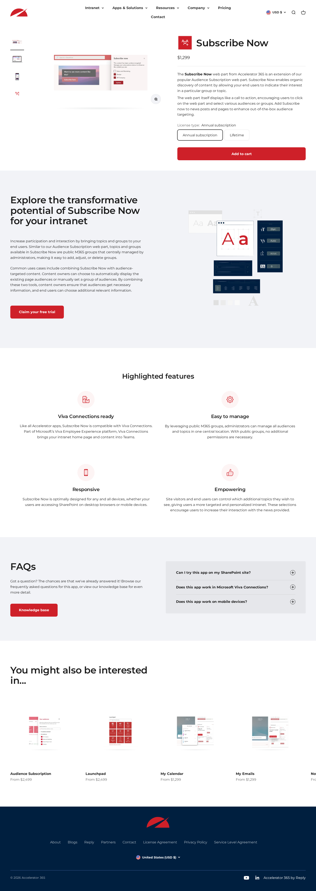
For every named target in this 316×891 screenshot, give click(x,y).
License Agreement (160, 842)
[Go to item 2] (17, 59)
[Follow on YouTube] (246, 878)
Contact (158, 17)
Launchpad (96, 774)
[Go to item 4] (17, 94)
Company (196, 8)
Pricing (224, 8)
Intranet (92, 8)
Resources (165, 8)
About (55, 842)
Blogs (72, 842)
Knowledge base (34, 610)
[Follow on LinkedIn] (257, 878)
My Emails (245, 774)
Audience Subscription (30, 774)
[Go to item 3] (17, 77)
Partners (108, 842)
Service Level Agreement (235, 842)
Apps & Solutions (127, 8)
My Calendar (172, 774)
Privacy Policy (195, 842)
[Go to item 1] (17, 42)
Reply (89, 842)
